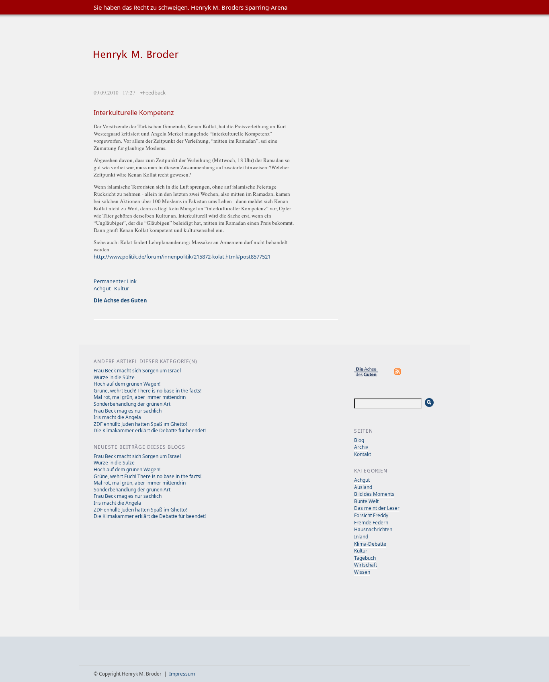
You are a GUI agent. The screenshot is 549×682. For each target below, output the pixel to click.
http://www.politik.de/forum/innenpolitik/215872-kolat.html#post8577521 (182, 256)
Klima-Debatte (370, 543)
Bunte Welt (366, 501)
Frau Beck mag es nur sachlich (128, 410)
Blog (359, 440)
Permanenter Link (115, 281)
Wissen (362, 572)
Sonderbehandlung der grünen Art (132, 404)
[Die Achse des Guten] (370, 375)
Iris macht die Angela (117, 417)
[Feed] (398, 375)
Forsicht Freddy (371, 515)
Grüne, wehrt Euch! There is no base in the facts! (147, 390)
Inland (361, 536)
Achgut (102, 288)
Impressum (182, 673)
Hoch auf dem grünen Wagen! (127, 383)
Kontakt (362, 454)
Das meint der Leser (376, 508)
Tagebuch (365, 558)
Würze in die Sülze (114, 377)
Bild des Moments (374, 494)
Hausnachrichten (373, 529)
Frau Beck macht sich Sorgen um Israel (137, 370)
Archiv (361, 447)
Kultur (121, 288)
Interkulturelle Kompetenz (134, 112)
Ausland (363, 487)
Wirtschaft (365, 564)
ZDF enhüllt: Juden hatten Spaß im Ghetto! (140, 424)
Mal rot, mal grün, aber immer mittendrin (140, 397)
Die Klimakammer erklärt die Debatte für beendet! (150, 430)
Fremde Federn (371, 522)
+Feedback (153, 92)
